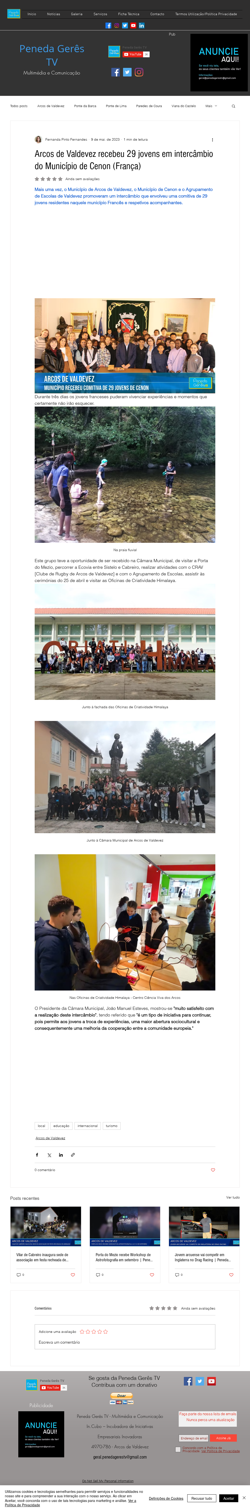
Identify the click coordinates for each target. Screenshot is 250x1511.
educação (61, 1126)
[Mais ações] (212, 139)
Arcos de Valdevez (50, 106)
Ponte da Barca (85, 106)
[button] (233, 106)
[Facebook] (108, 25)
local (41, 1126)
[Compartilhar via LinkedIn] (61, 1154)
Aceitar (228, 1498)
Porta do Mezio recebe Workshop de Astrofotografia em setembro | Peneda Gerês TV (125, 1257)
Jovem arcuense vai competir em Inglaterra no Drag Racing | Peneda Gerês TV (201, 1257)
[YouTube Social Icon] (211, 1381)
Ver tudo (233, 1197)
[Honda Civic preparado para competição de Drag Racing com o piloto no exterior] (204, 1226)
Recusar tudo (201, 1498)
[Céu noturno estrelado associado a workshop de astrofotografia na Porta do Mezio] (125, 1226)
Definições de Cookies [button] (166, 1498)
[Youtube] (133, 25)
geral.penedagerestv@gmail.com (120, 1457)
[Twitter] (125, 25)
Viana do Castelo (184, 106)
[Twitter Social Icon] (127, 72)
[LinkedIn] (142, 25)
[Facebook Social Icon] (115, 72)
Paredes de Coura (149, 106)
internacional (88, 1126)
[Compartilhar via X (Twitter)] (49, 1154)
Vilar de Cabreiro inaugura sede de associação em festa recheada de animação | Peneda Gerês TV (42, 1257)
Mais (209, 106)
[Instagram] (117, 25)
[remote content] (125, 255)
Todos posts (19, 106)
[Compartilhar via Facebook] (37, 1154)
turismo (111, 1126)
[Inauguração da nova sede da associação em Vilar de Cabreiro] (45, 1226)
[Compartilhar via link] (73, 1154)
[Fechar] (244, 1498)
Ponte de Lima (116, 106)
